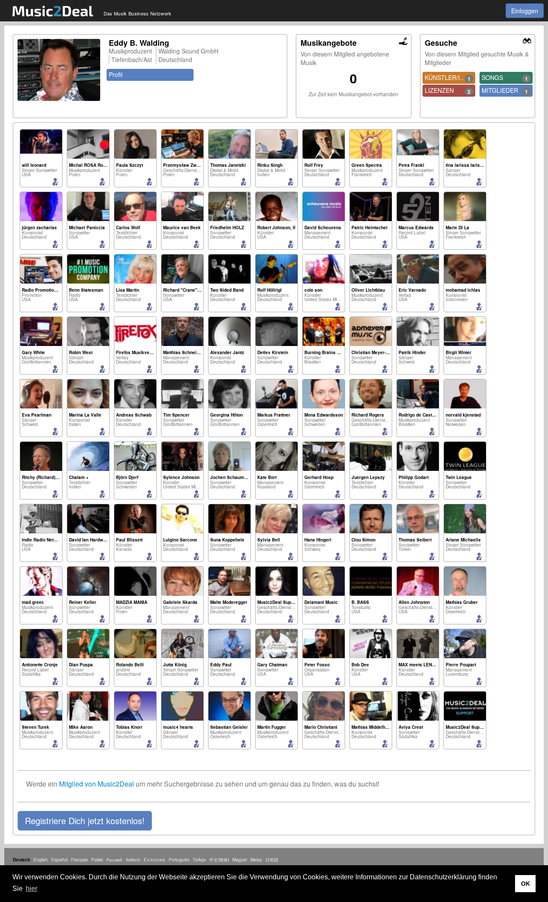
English (40, 860)
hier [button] (31, 888)
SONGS (505, 78)
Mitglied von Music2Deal (96, 784)
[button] (85, 821)
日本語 (271, 860)
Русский (114, 860)
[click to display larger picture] (59, 70)
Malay (256, 860)
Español (59, 860)
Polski (97, 860)
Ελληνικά (154, 860)
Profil (115, 74)
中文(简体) (219, 860)
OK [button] (525, 883)
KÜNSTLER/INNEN (450, 78)
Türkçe (199, 860)
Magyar (239, 860)
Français (79, 860)
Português (179, 860)
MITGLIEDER (505, 90)
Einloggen (524, 10)
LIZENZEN (448, 90)
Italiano (133, 860)
